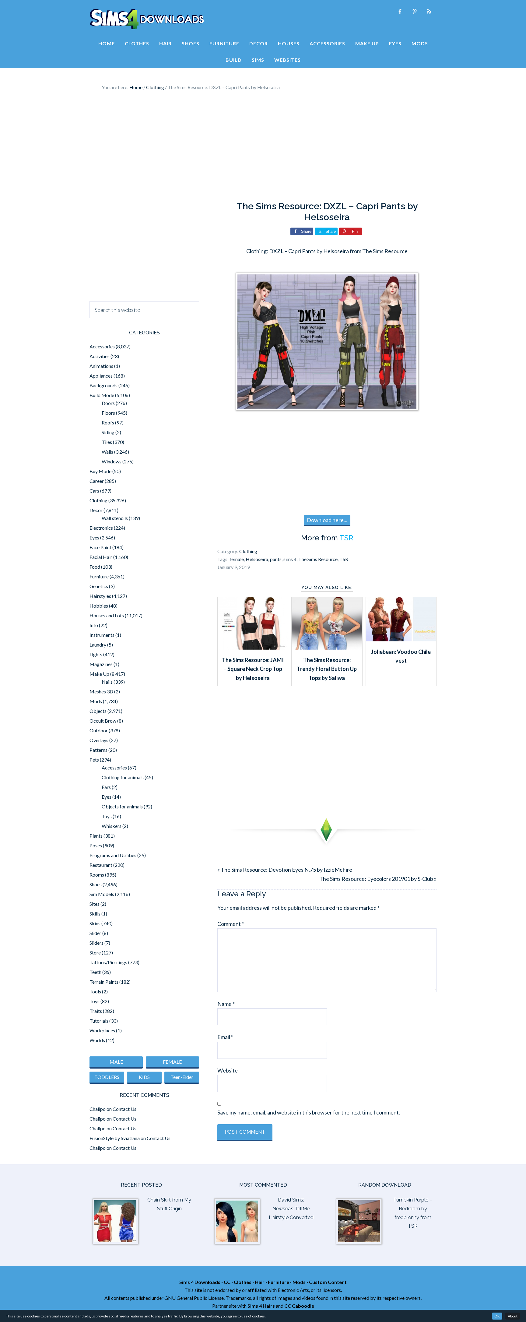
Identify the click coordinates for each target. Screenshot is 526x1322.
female (237, 559)
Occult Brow (102, 721)
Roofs (108, 422)
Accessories (102, 346)
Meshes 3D (101, 691)
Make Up (99, 674)
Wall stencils (115, 518)
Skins (94, 923)
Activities (99, 356)
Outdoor (98, 730)
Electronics (101, 528)
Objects (98, 711)
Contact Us (124, 1109)
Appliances (101, 375)
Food (94, 567)
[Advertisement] (263, 146)
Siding (108, 432)
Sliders (96, 943)
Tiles (107, 442)
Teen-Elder (181, 1077)
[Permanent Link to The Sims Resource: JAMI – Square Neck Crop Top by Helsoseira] (253, 647)
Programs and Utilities (112, 855)
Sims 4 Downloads (146, 19)
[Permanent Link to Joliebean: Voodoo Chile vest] (401, 639)
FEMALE (172, 1062)
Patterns (98, 750)
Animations (101, 366)
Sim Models (101, 894)
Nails (107, 682)
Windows (111, 461)
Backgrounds (103, 385)
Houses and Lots (106, 615)
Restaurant (100, 865)
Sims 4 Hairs (261, 1306)
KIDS (144, 1077)
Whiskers (111, 826)
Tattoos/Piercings (108, 962)
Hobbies (98, 606)
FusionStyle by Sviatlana (114, 1138)
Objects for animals (122, 806)
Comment (230, 923)
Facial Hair (100, 557)
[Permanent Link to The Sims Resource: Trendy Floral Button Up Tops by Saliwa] (327, 647)
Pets (94, 759)
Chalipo (97, 1109)
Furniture (99, 576)
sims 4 (289, 559)
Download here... (327, 520)
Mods (95, 701)
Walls (107, 452)
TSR (346, 537)
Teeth (95, 972)
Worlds (97, 1040)
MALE (116, 1062)
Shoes (95, 884)
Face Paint (100, 547)
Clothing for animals (123, 777)
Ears (106, 787)
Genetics (98, 586)
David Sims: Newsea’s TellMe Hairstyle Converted (291, 1208)
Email (225, 1037)
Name (226, 1003)
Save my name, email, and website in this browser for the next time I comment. (308, 1112)
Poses (95, 845)
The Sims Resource (318, 559)
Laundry (97, 644)
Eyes (94, 537)
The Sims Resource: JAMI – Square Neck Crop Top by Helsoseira (253, 669)
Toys (107, 816)
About (512, 1316)
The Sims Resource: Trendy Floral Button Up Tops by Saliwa (327, 669)
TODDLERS (106, 1077)
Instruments (101, 635)
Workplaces (102, 1030)
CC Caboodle (299, 1306)
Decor (96, 510)
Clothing (248, 551)
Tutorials (98, 1021)
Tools (95, 991)
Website (227, 1070)
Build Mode (101, 395)
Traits (95, 1011)
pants (276, 559)
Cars (94, 491)
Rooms (96, 874)
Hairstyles (100, 596)
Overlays (98, 740)
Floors (108, 413)
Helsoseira (257, 559)
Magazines (101, 664)
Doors (108, 403)
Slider (95, 933)
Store (95, 952)
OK (497, 1316)
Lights (95, 654)
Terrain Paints (103, 982)
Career (96, 481)
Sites (94, 904)
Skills (94, 913)
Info (93, 625)
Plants (96, 836)
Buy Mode (100, 471)
